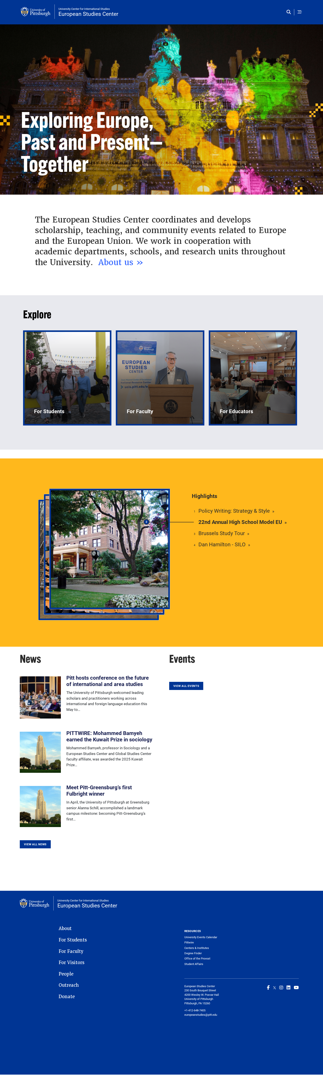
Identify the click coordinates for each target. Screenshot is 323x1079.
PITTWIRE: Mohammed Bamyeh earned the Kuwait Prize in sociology (109, 736)
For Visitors (71, 962)
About (65, 928)
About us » (122, 262)
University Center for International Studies (84, 9)
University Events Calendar (200, 937)
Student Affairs (193, 964)
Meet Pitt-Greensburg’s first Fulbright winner (99, 790)
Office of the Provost (197, 958)
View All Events (186, 686)
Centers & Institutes (196, 948)
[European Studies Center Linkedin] (288, 987)
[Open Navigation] (299, 12)
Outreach (69, 985)
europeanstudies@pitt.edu (200, 1015)
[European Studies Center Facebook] (268, 987)
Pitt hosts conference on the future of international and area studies (107, 681)
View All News (35, 844)
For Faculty (71, 951)
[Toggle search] (289, 12)
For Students (73, 940)
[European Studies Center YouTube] (296, 987)
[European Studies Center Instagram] (281, 987)
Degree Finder (193, 953)
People (66, 974)
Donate (67, 996)
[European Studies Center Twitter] (274, 987)
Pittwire (189, 942)
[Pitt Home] (38, 11)
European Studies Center (88, 13)
